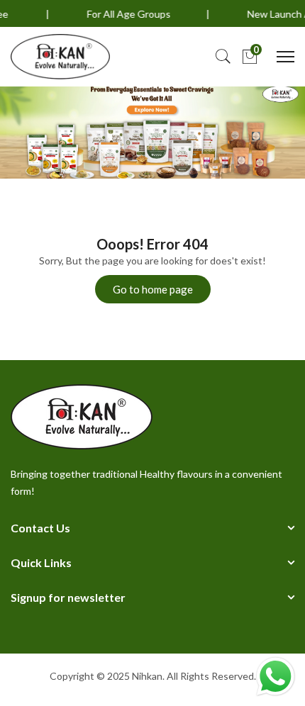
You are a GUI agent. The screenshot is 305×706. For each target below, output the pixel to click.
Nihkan (147, 676)
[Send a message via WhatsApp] (275, 676)
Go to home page (153, 289)
